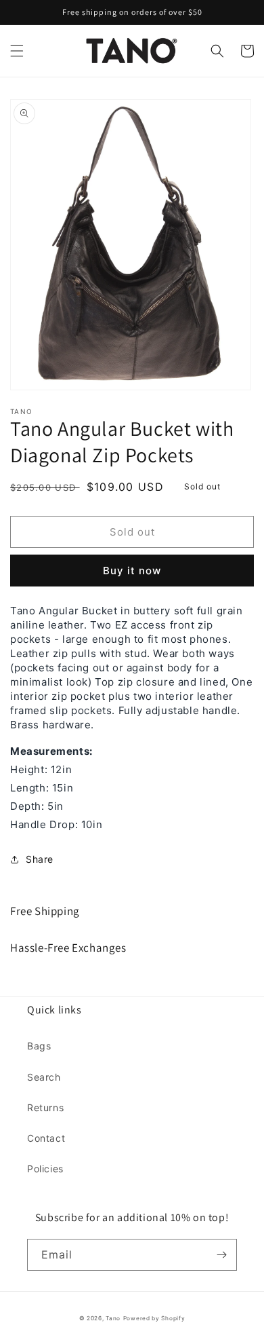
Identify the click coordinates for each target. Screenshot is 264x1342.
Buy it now (132, 570)
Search (44, 1077)
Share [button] (39, 859)
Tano (113, 1318)
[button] (17, 51)
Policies (45, 1168)
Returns (45, 1107)
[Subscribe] (221, 1255)
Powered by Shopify (154, 1318)
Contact (46, 1138)
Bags (39, 1045)
